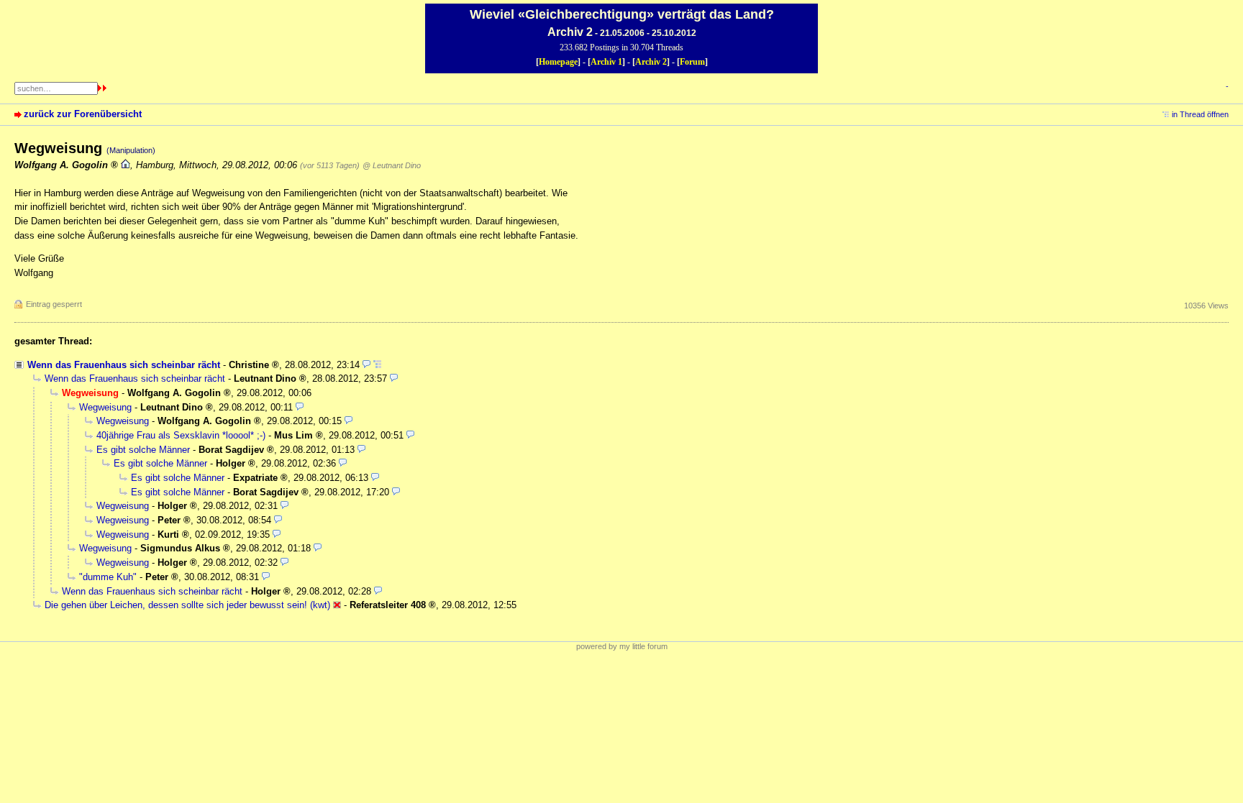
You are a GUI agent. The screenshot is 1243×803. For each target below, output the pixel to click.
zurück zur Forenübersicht (83, 114)
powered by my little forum (622, 646)
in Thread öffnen (1200, 114)
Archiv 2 (651, 62)
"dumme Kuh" (108, 577)
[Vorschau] (366, 364)
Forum (692, 62)
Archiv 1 (606, 62)
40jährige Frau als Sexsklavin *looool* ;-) (180, 435)
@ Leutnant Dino (392, 165)
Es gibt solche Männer (143, 449)
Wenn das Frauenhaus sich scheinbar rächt (123, 364)
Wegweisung (105, 407)
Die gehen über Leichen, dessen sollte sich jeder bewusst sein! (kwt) (187, 605)
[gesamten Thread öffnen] (377, 364)
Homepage (558, 62)
